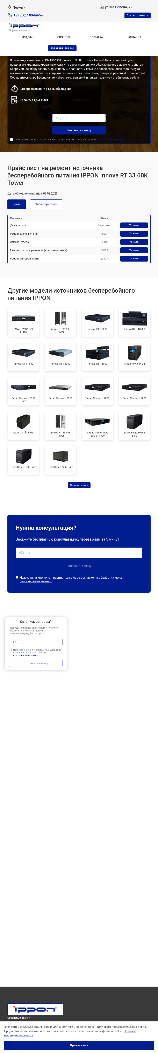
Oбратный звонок (62, 48)
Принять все (79, 1045)
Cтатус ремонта (137, 15)
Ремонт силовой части (24, 258)
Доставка (96, 37)
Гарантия (63, 37)
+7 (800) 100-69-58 (28, 15)
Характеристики (46, 204)
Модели (27, 37)
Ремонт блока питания (24, 233)
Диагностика (18, 225)
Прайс (17, 204)
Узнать (134, 225)
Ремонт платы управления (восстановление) (38, 250)
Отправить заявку (79, 130)
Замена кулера (19, 241)
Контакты (134, 37)
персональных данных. (110, 139)
